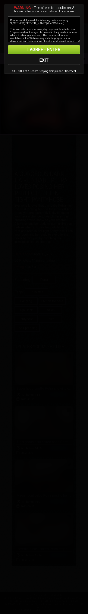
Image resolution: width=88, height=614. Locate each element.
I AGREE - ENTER (43, 49)
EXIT (43, 60)
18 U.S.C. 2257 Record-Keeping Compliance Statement (44, 71)
